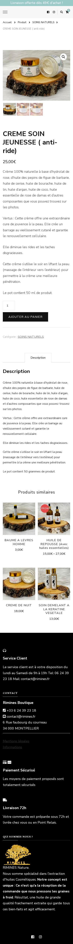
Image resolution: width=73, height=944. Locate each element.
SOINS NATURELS (31, 337)
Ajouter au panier (25, 317)
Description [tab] (38, 358)
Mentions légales (16, 741)
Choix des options (54, 520)
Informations (12, 747)
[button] (63, 56)
